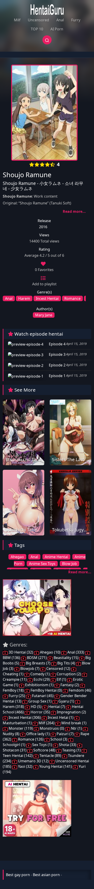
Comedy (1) (40, 673)
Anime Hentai (56, 556)
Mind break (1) (73, 722)
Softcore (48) (44, 750)
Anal (60, 19)
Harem (24, 298)
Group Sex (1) (39, 701)
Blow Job (69, 563)
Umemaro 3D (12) (33, 760)
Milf (17, 19)
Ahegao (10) (50, 652)
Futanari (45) (43, 695)
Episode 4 (56, 344)
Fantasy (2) (70, 684)
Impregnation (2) (71, 712)
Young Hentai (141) (55, 766)
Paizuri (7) (65, 733)
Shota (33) (67, 744)
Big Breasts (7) (38, 663)
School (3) (59, 739)
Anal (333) (75, 652)
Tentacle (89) (50, 755)
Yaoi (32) (25, 766)
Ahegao (17, 556)
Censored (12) (58, 668)
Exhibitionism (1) (39, 684)
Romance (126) (30, 739)
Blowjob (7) (29, 668)
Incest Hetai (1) (60, 717)
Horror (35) (40, 712)
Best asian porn (46, 874)
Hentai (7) (56, 706)
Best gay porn (18, 874)
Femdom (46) (79, 690)
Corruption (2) (69, 673)
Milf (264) (46, 722)
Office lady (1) (38, 733)
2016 (43, 226)
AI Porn (56, 29)
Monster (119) (21, 728)
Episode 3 (56, 354)
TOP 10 (37, 29)
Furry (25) (17, 695)
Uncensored (38, 19)
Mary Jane (43, 314)
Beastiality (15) (66, 657)
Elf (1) (61, 679)
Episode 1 (56, 375)
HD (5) (36, 706)
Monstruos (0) (52, 728)
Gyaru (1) (66, 701)
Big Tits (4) (66, 663)
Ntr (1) (76, 728)
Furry (75, 19)
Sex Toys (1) (42, 744)
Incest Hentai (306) (25, 717)
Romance (72, 298)
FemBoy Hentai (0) (46, 690)
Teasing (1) (71, 750)
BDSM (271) (37, 657)
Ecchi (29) (42, 679)
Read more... (74, 211)
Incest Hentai (47, 298)
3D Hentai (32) (21, 652)
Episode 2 (56, 365)
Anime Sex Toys (42, 563)
